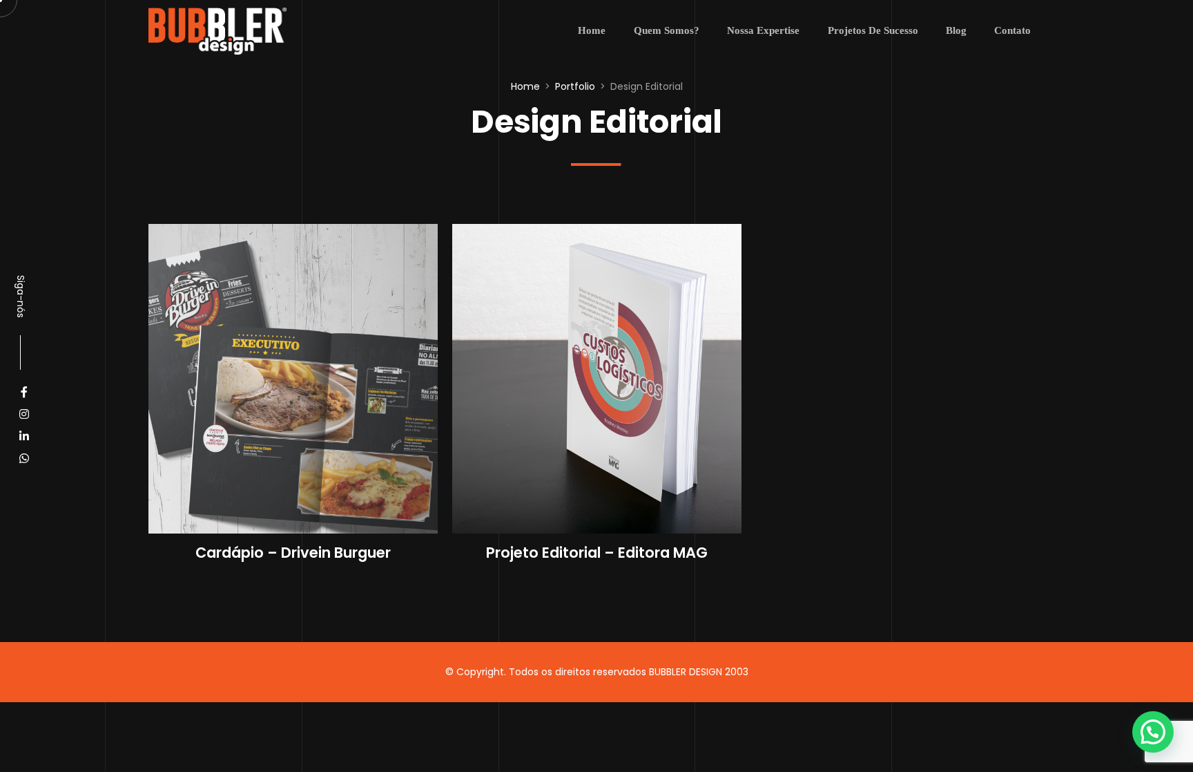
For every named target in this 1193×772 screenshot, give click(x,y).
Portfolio (575, 86)
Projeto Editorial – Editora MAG (597, 553)
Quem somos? (666, 30)
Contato (1012, 30)
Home (591, 30)
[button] (1153, 732)
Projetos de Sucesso (873, 30)
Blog (956, 30)
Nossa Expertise (763, 30)
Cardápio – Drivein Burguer (293, 553)
